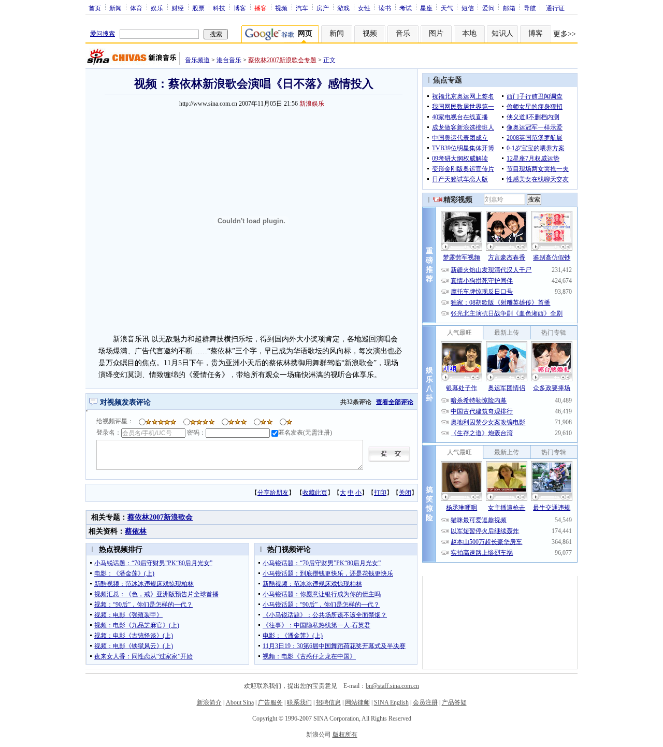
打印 (380, 492)
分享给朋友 (273, 492)
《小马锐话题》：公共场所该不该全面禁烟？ (325, 615)
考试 (405, 8)
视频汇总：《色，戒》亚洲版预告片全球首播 (156, 594)
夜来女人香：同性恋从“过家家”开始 (143, 656)
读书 (385, 8)
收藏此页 (314, 492)
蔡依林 (136, 531)
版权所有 (345, 734)
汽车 (302, 8)
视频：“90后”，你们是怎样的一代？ (143, 604)
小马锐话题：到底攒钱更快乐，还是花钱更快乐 (328, 573)
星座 (426, 8)
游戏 (343, 8)
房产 (322, 8)
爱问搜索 (102, 33)
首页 (95, 8)
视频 (281, 8)
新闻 (115, 8)
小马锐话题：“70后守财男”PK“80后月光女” (153, 563)
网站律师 (357, 702)
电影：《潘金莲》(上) (124, 573)
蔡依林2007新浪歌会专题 (282, 60)
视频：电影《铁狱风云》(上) (133, 646)
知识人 (502, 33)
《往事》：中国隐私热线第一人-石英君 (316, 625)
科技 (219, 8)
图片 (436, 33)
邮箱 (509, 8)
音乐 (403, 33)
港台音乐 (229, 60)
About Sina (240, 702)
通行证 (555, 8)
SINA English (391, 702)
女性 (364, 8)
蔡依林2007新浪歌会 (160, 517)
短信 (468, 8)
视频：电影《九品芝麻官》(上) (136, 625)
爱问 (488, 8)
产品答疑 (454, 702)
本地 (469, 33)
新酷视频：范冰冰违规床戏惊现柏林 (144, 583)
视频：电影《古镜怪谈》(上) (133, 635)
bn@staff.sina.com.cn (392, 685)
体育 (136, 8)
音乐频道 (197, 60)
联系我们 (299, 702)
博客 (240, 8)
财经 (177, 8)
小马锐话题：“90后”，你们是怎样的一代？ (321, 604)
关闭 (405, 492)
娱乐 (157, 8)
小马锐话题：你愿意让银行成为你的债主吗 (322, 594)
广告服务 (270, 702)
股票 (198, 8)
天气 (447, 8)
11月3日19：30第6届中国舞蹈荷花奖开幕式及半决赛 (334, 646)
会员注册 (425, 702)
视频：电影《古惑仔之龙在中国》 (309, 656)
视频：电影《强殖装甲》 (128, 615)
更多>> (564, 34)
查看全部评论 (394, 402)
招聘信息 (328, 702)
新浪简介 (209, 702)
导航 (530, 8)
